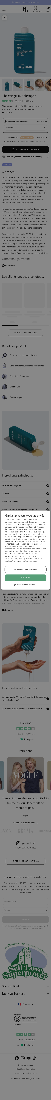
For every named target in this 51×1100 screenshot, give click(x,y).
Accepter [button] (25, 578)
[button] (25, 584)
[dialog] (25, 550)
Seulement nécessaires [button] (25, 570)
